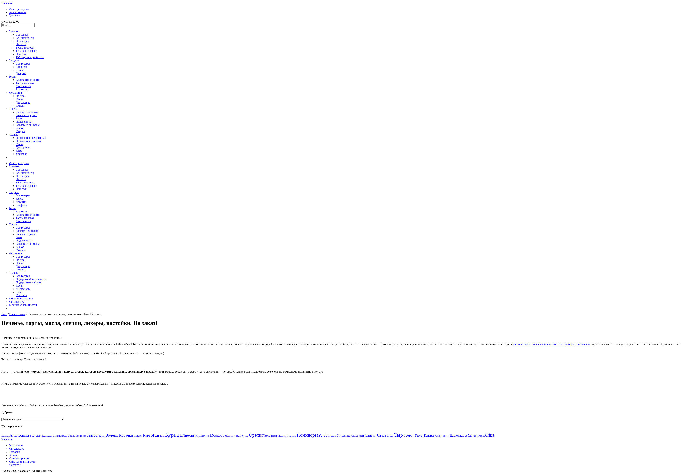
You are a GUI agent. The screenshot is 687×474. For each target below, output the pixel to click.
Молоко (204, 435)
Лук (198, 436)
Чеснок (445, 435)
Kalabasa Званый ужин (22, 461)
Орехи (255, 435)
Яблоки (470, 435)
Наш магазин (17, 314)
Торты (12, 76)
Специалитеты (25, 37)
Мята (238, 436)
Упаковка (21, 153)
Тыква (428, 435)
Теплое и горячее (26, 50)
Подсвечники (24, 121)
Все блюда (22, 34)
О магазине (16, 445)
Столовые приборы (28, 124)
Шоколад (457, 435)
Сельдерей (357, 435)
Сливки (370, 435)
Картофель (151, 435)
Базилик (35, 435)
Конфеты (21, 66)
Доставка (14, 15)
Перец (274, 435)
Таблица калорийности (30, 57)
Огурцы (244, 436)
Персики (282, 436)
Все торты (22, 89)
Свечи (19, 99)
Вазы (19, 118)
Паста (266, 435)
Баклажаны (47, 436)
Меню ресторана (19, 9)
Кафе (162, 436)
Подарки (14, 134)
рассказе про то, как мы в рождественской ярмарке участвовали (552, 343)
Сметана (385, 435)
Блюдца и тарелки (27, 111)
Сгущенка (343, 435)
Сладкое (14, 60)
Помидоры (307, 435)
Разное (20, 128)
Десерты (21, 73)
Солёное (14, 31)
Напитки (21, 53)
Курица (173, 435)
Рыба (322, 435)
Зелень (112, 435)
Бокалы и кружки (26, 115)
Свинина (332, 436)
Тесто (418, 435)
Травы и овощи (25, 47)
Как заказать (16, 301)
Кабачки (126, 435)
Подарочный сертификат (31, 137)
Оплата (13, 455)
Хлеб (437, 435)
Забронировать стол (21, 298)
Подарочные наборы (28, 140)
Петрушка (291, 436)
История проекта (19, 458)
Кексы (19, 70)
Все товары (23, 63)
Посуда (20, 95)
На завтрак (22, 41)
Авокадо (5, 436)
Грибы (92, 435)
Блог (4, 314)
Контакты (15, 464)
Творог (409, 435)
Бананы (57, 435)
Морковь (217, 435)
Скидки (20, 105)
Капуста (138, 435)
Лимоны (188, 435)
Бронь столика (17, 12)
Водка (71, 435)
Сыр (398, 435)
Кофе (19, 150)
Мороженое (230, 436)
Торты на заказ (25, 82)
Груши (102, 436)
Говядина (81, 435)
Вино (64, 436)
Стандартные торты (28, 79)
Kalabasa (6, 2)
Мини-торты (23, 86)
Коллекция (15, 92)
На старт (21, 44)
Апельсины (19, 435)
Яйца (489, 435)
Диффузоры (23, 102)
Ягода (480, 435)
